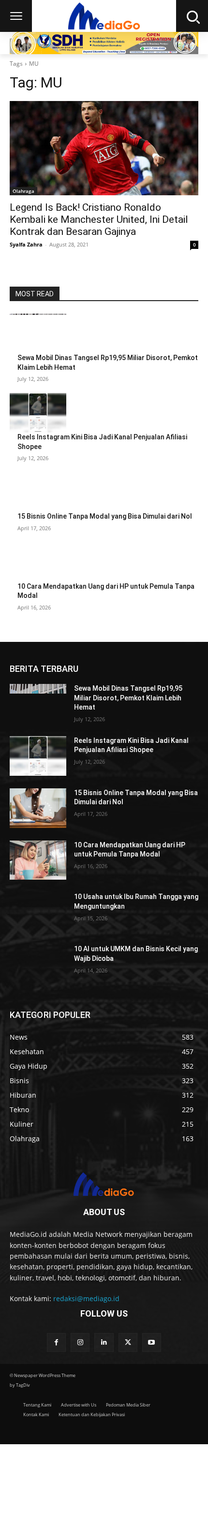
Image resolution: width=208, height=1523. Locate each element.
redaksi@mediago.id (86, 1298)
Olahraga (23, 191)
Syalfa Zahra (26, 244)
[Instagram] (80, 1342)
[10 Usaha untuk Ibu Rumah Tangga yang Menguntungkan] (38, 912)
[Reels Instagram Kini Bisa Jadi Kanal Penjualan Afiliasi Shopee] (38, 413)
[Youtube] (151, 1342)
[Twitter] (128, 1342)
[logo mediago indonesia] (104, 1185)
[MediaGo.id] (104, 16)
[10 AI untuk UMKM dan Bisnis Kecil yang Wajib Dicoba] (38, 964)
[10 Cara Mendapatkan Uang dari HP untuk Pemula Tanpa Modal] (38, 562)
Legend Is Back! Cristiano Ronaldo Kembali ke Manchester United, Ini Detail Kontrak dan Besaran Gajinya (99, 219)
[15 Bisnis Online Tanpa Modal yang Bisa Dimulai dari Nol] (38, 492)
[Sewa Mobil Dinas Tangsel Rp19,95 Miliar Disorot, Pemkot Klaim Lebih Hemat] (38, 333)
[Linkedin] (103, 1342)
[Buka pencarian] (192, 16)
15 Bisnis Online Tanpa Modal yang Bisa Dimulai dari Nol (104, 516)
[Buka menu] (16, 16)
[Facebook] (56, 1342)
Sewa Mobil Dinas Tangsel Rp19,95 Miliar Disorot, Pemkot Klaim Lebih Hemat (128, 697)
